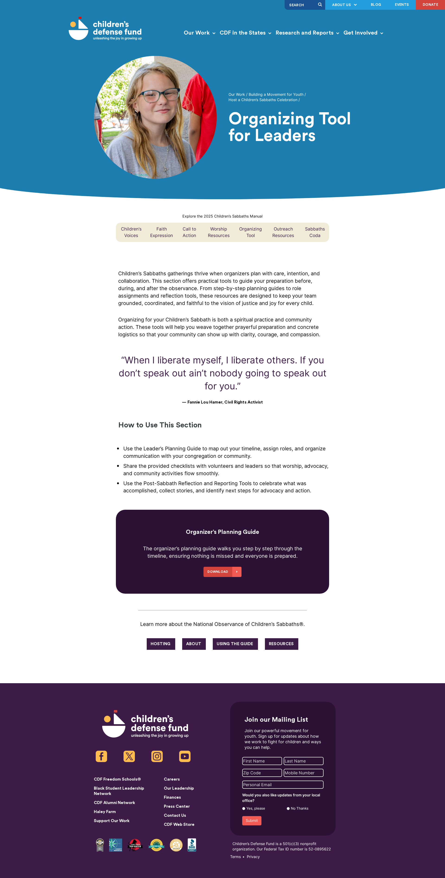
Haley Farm (105, 812)
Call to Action (189, 232)
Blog (376, 4)
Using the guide (235, 644)
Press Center (177, 806)
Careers (172, 779)
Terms (235, 856)
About (193, 644)
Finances (172, 797)
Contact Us (175, 815)
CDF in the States (243, 33)
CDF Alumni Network (114, 803)
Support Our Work (112, 821)
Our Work (197, 33)
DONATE (430, 4)
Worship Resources (219, 232)
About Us (342, 5)
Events (402, 4)
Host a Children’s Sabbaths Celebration (263, 100)
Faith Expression (161, 232)
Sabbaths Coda (315, 232)
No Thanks (299, 808)
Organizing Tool (250, 232)
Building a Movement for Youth (276, 94)
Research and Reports (305, 33)
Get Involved (361, 33)
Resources (281, 644)
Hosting (161, 644)
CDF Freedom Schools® (117, 779)
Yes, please (255, 808)
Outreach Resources (283, 232)
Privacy (253, 856)
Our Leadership (179, 788)
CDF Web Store (179, 824)
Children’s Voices (131, 232)
